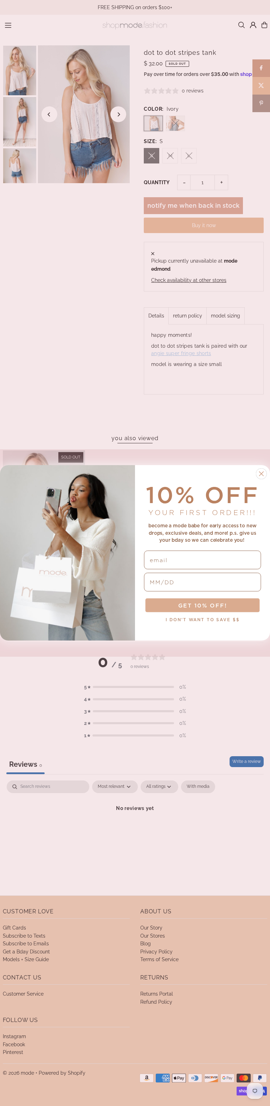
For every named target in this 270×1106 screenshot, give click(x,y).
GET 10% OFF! (202, 606)
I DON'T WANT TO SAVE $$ (203, 620)
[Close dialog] (261, 474)
